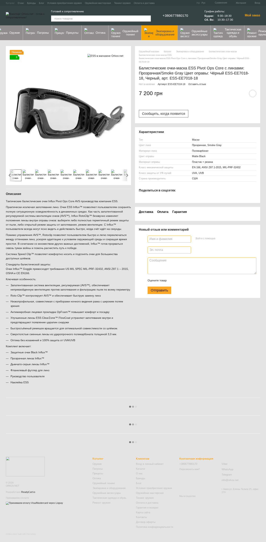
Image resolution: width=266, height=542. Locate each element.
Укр (198, 3)
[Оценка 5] (198, 280)
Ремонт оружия (101, 502)
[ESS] (105, 55)
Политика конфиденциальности (154, 526)
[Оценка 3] (185, 280)
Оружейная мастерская (98, 3)
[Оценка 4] (192, 280)
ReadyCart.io (28, 492)
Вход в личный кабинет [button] (150, 463)
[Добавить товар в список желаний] (252, 93)
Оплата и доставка (144, 3)
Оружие (97, 463)
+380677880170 (175, 15)
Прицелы (72, 32)
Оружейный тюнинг (130, 32)
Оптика (100, 32)
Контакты (141, 517)
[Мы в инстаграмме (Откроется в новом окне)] (190, 2)
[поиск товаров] (148, 18)
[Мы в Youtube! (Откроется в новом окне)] (186, 2)
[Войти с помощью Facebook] (219, 238)
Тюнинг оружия (122, 3)
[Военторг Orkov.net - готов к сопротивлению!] (25, 466)
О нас (21, 3)
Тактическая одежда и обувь (233, 33)
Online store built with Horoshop (21, 534)
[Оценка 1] (173, 280)
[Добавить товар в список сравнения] (241, 93)
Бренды (31, 3)
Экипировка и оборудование (164, 32)
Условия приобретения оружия (64, 3)
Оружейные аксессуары (200, 32)
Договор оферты (145, 522)
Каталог (10, 3)
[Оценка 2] (179, 280)
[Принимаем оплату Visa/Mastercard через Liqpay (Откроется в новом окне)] (34, 503)
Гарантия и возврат (147, 507)
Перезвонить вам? (189, 469)
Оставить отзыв (197, 84)
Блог (41, 3)
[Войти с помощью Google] (226, 238)
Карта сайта (143, 512)
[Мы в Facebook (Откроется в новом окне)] (181, 2)
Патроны (43, 32)
